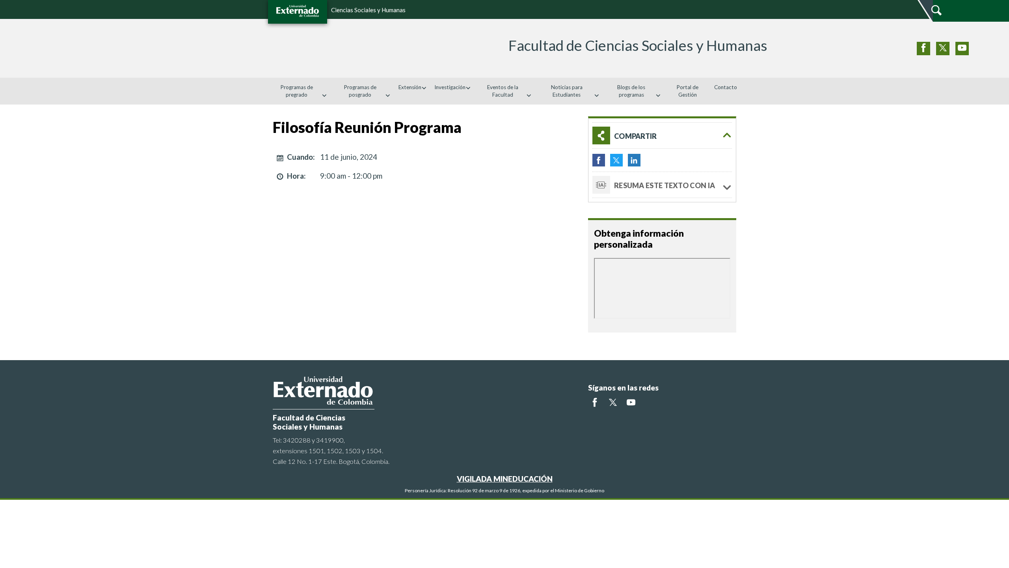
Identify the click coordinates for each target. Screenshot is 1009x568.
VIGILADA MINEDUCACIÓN (505, 478)
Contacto (725, 87)
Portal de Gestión (687, 91)
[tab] (662, 135)
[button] (662, 135)
